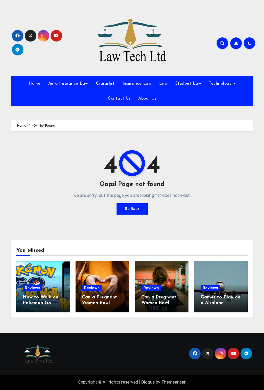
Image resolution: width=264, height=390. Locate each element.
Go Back (132, 209)
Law (163, 84)
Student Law (188, 84)
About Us (147, 98)
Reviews (32, 288)
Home (34, 84)
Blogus (148, 382)
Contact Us (119, 98)
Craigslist (105, 84)
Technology (221, 84)
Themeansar (173, 382)
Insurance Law (137, 84)
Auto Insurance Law (68, 84)
